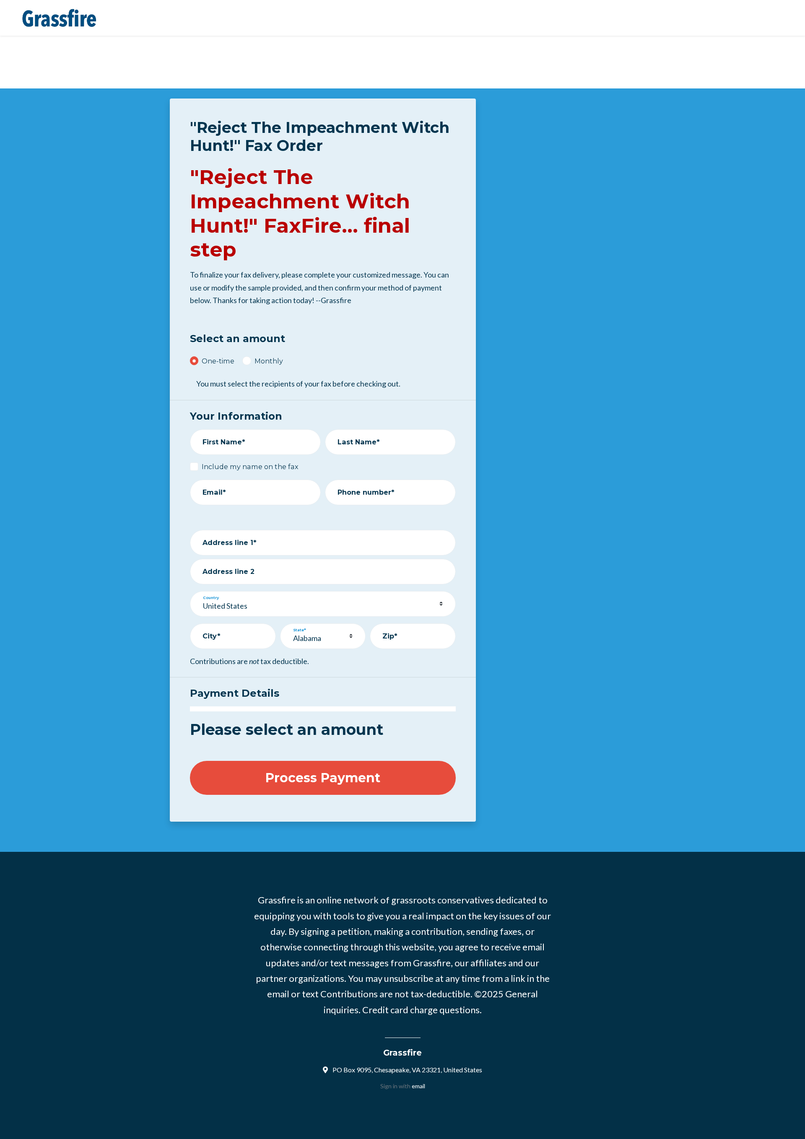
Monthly (268, 361)
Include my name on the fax (250, 466)
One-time (218, 361)
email (418, 1086)
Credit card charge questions (421, 1009)
